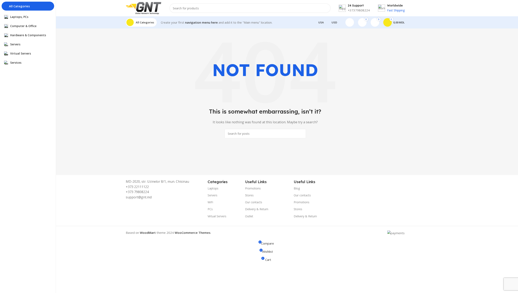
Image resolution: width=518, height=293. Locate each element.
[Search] (326, 8)
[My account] (349, 22)
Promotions (253, 188)
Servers (212, 195)
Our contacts (253, 202)
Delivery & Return (256, 209)
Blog (297, 188)
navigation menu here (201, 22)
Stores (249, 195)
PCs (210, 209)
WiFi (210, 202)
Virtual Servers (217, 216)
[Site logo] (143, 8)
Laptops (213, 188)
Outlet (249, 216)
